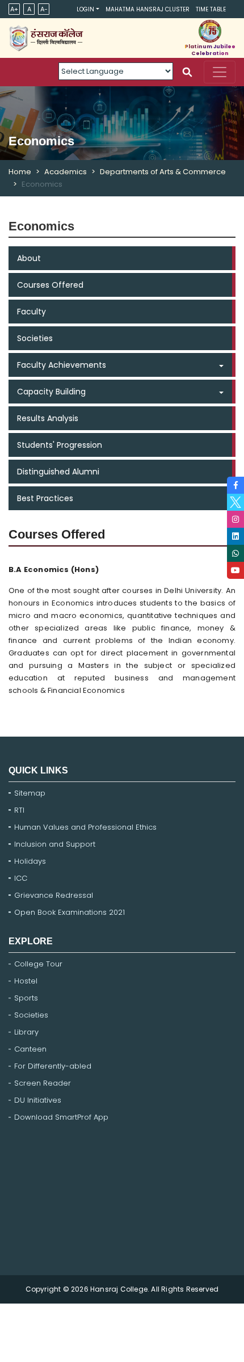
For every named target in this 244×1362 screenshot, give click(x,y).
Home (20, 171)
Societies (35, 338)
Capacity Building (51, 391)
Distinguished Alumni (58, 471)
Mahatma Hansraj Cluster (148, 9)
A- (44, 9)
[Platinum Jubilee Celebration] (209, 31)
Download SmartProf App (61, 1117)
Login (85, 9)
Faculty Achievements (61, 365)
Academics (65, 171)
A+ (14, 9)
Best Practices (45, 498)
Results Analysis (47, 418)
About (29, 258)
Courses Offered (50, 285)
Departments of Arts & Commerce (163, 171)
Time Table (211, 9)
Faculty (31, 311)
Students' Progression (59, 445)
